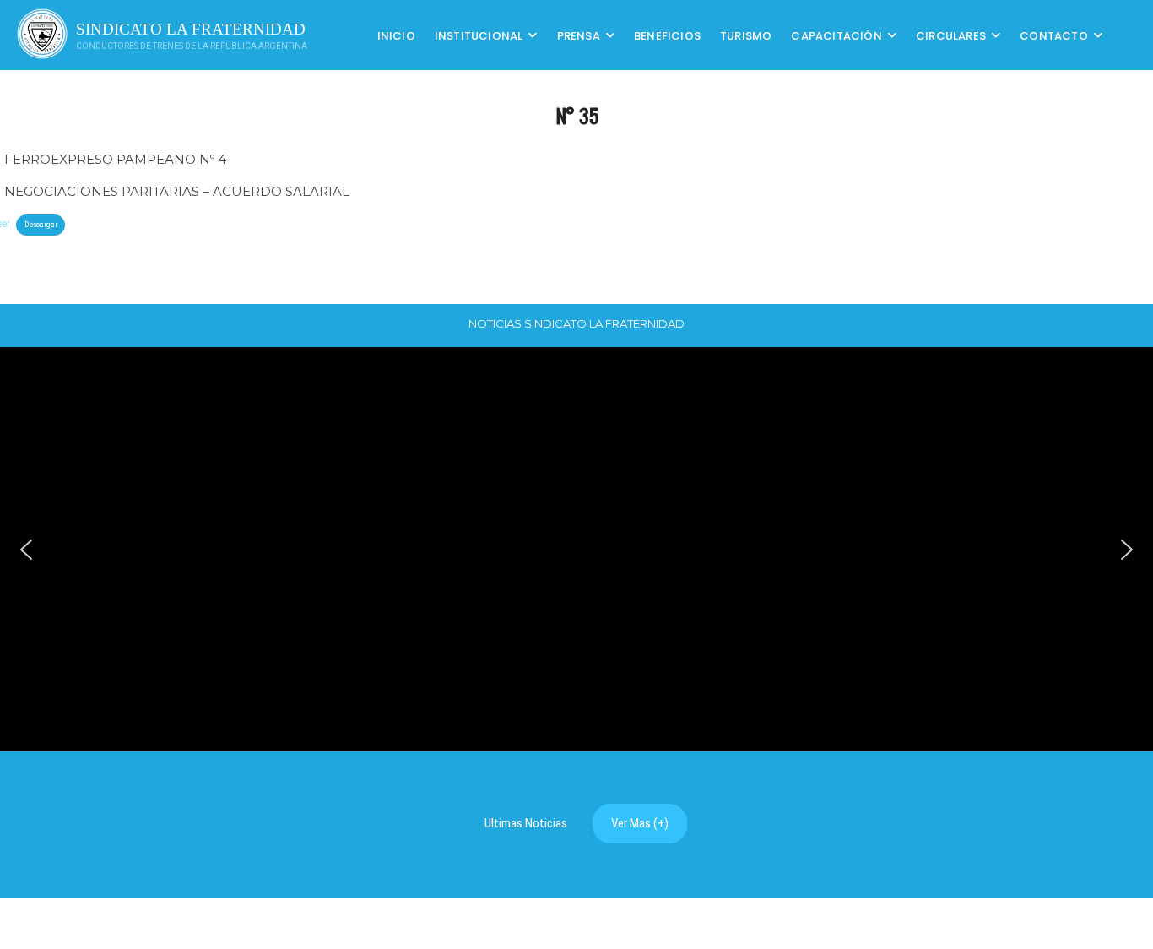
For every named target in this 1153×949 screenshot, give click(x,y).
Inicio (396, 35)
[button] (26, 549)
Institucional (479, 35)
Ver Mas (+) (640, 823)
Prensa (578, 35)
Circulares (951, 35)
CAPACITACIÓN (836, 35)
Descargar (40, 224)
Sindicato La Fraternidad (191, 29)
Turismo (745, 35)
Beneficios (667, 35)
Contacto (1054, 35)
